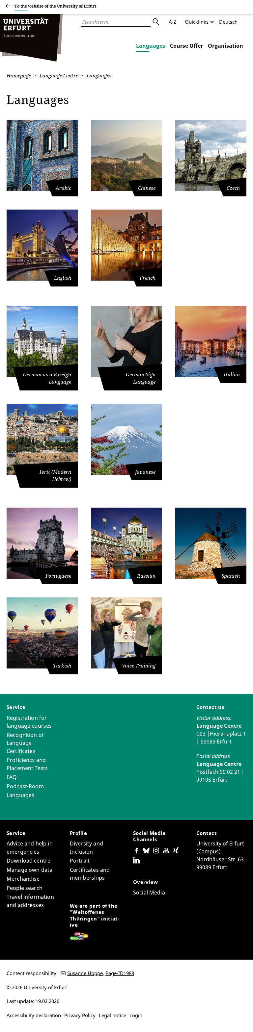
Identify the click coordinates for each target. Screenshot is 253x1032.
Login (135, 1015)
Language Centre (58, 75)
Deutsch (228, 21)
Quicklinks (197, 21)
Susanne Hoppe (85, 973)
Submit (155, 22)
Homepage (19, 75)
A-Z (173, 21)
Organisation (225, 45)
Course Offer (186, 45)
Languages (150, 45)
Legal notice (112, 1015)
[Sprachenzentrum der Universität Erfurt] (31, 38)
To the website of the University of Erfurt (55, 6)
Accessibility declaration (34, 1015)
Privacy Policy (80, 1015)
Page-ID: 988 (119, 973)
